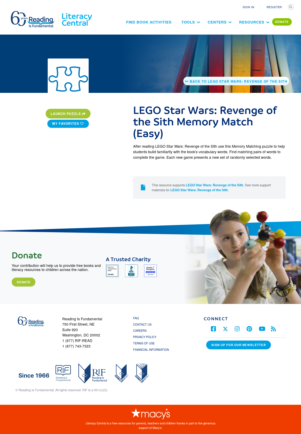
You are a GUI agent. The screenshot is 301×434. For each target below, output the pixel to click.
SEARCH (291, 7)
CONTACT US (143, 324)
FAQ (136, 318)
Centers (217, 22)
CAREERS (140, 330)
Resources (251, 22)
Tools (188, 22)
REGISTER (274, 7)
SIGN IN (248, 7)
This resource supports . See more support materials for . (211, 187)
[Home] (35, 12)
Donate (23, 282)
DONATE (282, 22)
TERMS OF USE (146, 343)
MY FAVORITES (66, 123)
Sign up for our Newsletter (238, 345)
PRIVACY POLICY (144, 337)
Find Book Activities (149, 22)
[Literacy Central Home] (76, 12)
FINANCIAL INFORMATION (151, 349)
